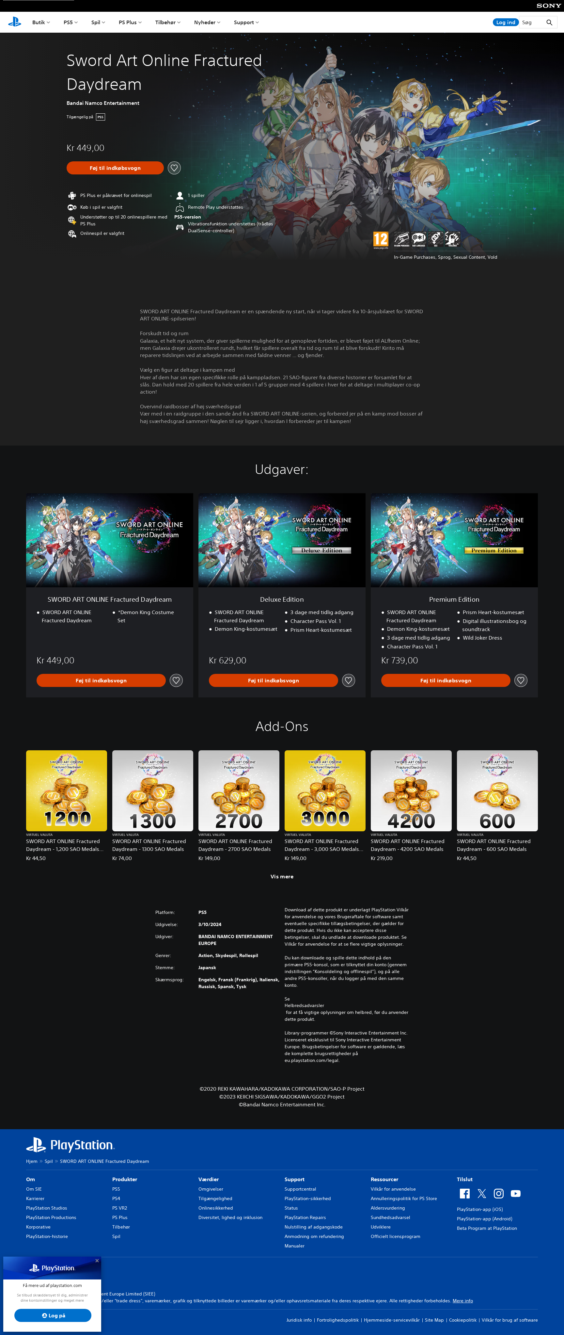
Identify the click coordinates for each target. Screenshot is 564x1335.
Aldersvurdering (388, 1208)
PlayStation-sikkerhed (308, 1198)
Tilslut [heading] (465, 1179)
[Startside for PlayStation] (15, 22)
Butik (38, 22)
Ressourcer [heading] (384, 1179)
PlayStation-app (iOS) (480, 1209)
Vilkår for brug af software (510, 1320)
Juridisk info (299, 1320)
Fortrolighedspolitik (338, 1320)
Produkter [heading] (124, 1179)
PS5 (68, 22)
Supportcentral (300, 1189)
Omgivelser (210, 1189)
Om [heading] (30, 1179)
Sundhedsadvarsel (390, 1217)
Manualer (295, 1246)
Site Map (434, 1320)
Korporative (38, 1227)
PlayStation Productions (51, 1217)
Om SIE (34, 1189)
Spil (95, 22)
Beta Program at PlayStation (487, 1228)
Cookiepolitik (463, 1320)
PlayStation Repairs (305, 1217)
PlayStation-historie (47, 1236)
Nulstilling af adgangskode (314, 1227)
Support (244, 22)
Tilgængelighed (215, 1198)
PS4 (116, 1198)
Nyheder (204, 22)
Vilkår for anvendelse (393, 1189)
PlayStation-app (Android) (484, 1219)
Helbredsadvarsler (304, 1005)
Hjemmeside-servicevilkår (392, 1320)
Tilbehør (165, 22)
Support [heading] (295, 1179)
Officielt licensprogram (395, 1236)
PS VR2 (119, 1208)
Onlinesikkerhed (215, 1208)
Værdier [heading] (208, 1179)
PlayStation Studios (46, 1208)
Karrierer (35, 1198)
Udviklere (381, 1227)
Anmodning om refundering (314, 1236)
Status (291, 1208)
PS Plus (128, 22)
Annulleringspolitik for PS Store (404, 1198)
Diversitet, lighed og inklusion (230, 1217)
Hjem (32, 1161)
